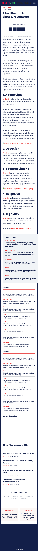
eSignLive (6, 198)
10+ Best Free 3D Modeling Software (28, 518)
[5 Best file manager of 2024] (19, 430)
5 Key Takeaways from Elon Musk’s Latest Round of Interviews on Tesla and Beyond (20, 279)
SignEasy (6, 218)
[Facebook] (10, 29)
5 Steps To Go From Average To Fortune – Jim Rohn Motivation (18, 338)
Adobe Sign (6, 99)
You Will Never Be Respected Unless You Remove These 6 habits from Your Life (16, 345)
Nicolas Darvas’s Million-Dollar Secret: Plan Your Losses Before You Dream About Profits (20, 254)
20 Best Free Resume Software (20, 229)
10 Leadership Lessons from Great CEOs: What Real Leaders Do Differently (20, 263)
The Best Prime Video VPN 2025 (13, 331)
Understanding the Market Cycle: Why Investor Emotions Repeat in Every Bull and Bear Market (20, 244)
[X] (15, 29)
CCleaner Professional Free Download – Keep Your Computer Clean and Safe (9, 517)
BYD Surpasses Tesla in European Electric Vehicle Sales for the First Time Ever (20, 271)
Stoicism (6, 342)
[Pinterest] (19, 29)
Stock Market (10, 240)
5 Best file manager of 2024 (15, 445)
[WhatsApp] (23, 29)
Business (8, 259)
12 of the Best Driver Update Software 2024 (18, 471)
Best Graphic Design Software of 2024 (18, 453)
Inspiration (6, 335)
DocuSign (6, 153)
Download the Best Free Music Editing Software (18, 462)
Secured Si (6, 173)
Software (7, 7)
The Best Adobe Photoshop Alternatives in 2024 (14, 481)
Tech (7, 267)
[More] (27, 29)
